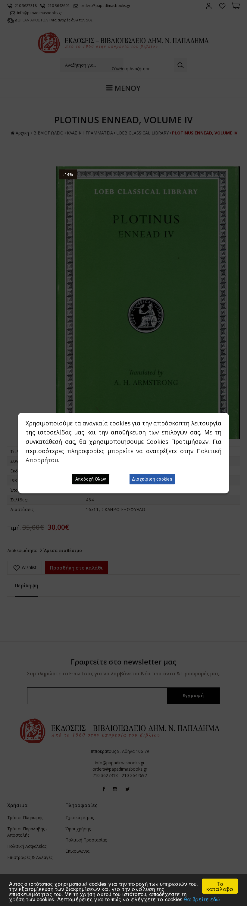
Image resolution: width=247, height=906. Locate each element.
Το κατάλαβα (219, 886)
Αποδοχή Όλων (90, 479)
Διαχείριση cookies (152, 479)
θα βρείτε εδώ (202, 899)
